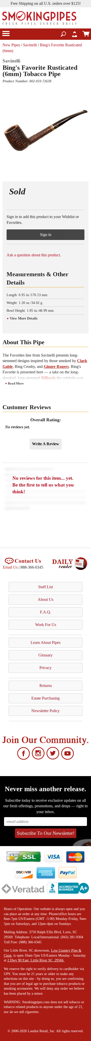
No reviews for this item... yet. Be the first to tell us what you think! (43, 484)
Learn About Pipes (45, 642)
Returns (45, 685)
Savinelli (30, 45)
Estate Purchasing (45, 698)
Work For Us (45, 624)
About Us (45, 599)
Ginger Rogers (56, 366)
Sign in (45, 234)
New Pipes (11, 45)
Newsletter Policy (45, 711)
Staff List (45, 587)
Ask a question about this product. (34, 255)
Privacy (45, 668)
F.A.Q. (45, 612)
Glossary (45, 655)
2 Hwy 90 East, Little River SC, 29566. (35, 960)
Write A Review (45, 444)
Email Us (10, 567)
